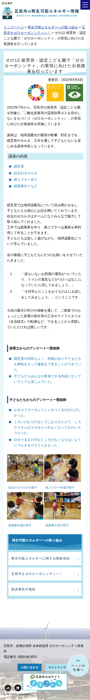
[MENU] (85, 5)
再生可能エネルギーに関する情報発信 (40, 558)
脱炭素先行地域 (23, 589)
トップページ (14, 27)
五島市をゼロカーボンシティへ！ (37, 574)
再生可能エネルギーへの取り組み (53, 27)
